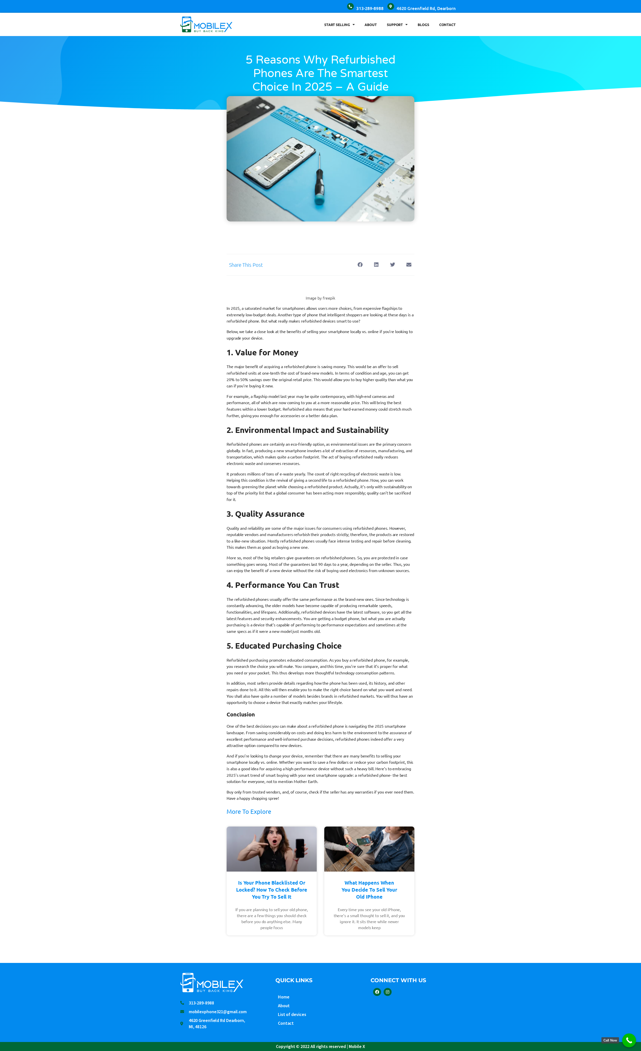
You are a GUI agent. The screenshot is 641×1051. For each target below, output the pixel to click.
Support (395, 24)
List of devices (292, 1014)
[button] (360, 265)
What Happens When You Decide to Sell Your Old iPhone (369, 889)
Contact (447, 24)
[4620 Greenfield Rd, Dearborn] (390, 6)
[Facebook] (377, 992)
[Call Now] (629, 1040)
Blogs (423, 24)
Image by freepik (320, 298)
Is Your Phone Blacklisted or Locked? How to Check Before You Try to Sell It (271, 889)
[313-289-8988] (350, 6)
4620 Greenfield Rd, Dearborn (426, 8)
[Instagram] (388, 992)
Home (283, 997)
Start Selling (337, 24)
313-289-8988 (370, 8)
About (371, 24)
